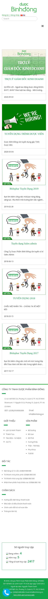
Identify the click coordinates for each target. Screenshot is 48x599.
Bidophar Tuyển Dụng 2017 (24, 353)
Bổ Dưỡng (32, 430)
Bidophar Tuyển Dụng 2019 (24, 188)
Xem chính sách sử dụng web (24, 595)
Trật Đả (30, 453)
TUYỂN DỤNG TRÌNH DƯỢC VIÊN (24, 133)
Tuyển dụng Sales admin (24, 243)
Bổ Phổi (31, 438)
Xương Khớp (33, 442)
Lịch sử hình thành (13, 430)
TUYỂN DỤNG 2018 (24, 298)
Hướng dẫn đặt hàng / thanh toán (17, 500)
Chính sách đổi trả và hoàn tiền (16, 507)
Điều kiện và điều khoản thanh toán (17, 503)
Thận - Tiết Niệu (34, 446)
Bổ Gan (31, 434)
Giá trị (8, 442)
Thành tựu (10, 434)
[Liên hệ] (6, 592)
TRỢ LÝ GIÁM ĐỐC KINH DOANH (24, 79)
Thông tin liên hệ (10, 511)
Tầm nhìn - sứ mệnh (13, 438)
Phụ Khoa (32, 449)
